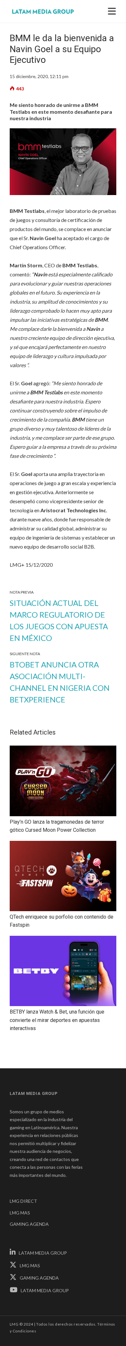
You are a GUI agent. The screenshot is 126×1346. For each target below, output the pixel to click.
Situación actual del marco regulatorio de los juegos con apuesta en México (59, 620)
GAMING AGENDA (29, 1224)
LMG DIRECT (23, 1201)
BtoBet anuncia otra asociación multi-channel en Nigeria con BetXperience (60, 682)
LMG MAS (20, 1212)
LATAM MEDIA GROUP (43, 1253)
